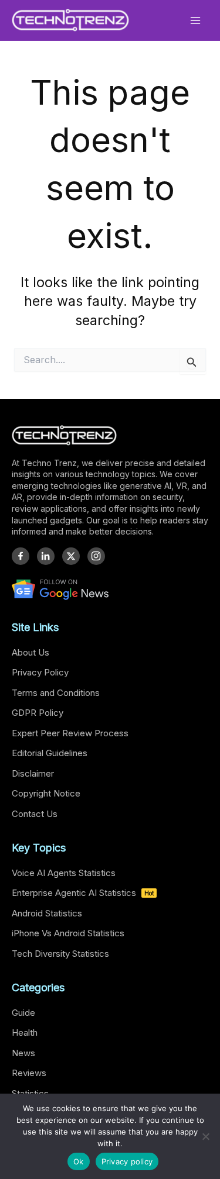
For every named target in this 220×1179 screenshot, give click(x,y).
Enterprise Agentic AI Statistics (83, 892)
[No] (205, 1136)
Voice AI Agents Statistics (64, 872)
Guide (23, 1012)
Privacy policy (127, 1161)
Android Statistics (47, 913)
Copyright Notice (46, 793)
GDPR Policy (37, 712)
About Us (30, 652)
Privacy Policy (40, 672)
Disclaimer (33, 773)
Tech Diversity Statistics (60, 953)
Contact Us (34, 813)
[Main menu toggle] (195, 20)
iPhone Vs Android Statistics (68, 933)
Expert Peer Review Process (70, 733)
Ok (78, 1161)
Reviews (29, 1072)
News (23, 1053)
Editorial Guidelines (49, 753)
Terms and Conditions (56, 692)
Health (25, 1032)
